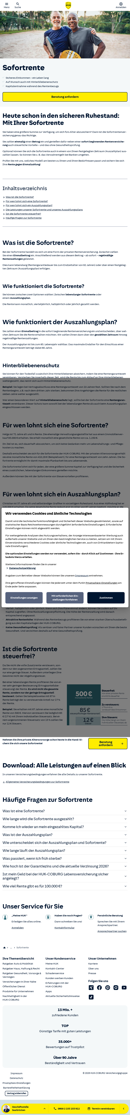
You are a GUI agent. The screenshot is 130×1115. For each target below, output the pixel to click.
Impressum (82, 575)
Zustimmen (106, 597)
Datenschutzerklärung (22, 568)
